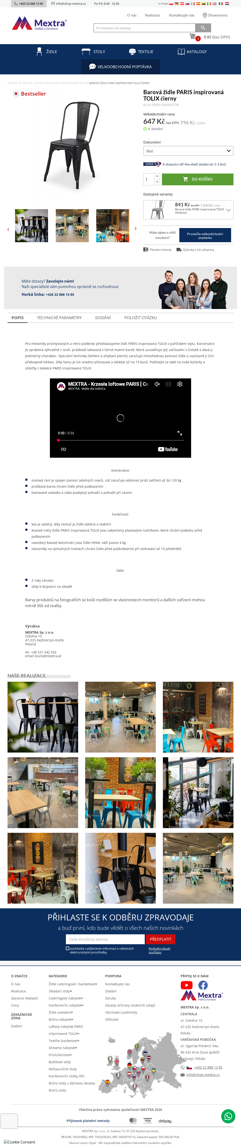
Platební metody (160, 250)
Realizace (152, 15)
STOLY (99, 51)
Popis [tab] (18, 317)
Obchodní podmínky (121, 1012)
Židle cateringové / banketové (72, 984)
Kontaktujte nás (181, 15)
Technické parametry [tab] (59, 317)
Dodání (16, 1026)
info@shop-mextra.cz (71, 3)
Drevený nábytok (62, 1047)
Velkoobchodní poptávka (125, 66)
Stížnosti (112, 1019)
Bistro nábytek (60, 1019)
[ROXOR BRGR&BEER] (120, 717)
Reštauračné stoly (63, 1069)
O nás (132, 15)
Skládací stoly (59, 991)
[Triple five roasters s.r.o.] (43, 717)
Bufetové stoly (60, 1062)
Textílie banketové (63, 1040)
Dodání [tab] (103, 317)
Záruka (110, 998)
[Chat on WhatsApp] (228, 1116)
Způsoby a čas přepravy (198, 250)
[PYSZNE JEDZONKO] (198, 717)
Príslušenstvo (59, 1055)
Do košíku (198, 179)
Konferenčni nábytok (65, 1005)
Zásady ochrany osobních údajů (130, 1005)
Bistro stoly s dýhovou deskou (72, 1083)
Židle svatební (60, 1012)
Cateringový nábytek (65, 998)
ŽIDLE (51, 51)
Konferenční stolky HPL (67, 1076)
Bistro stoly (57, 1090)
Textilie (145, 51)
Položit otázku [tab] (141, 317)
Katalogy (197, 51)
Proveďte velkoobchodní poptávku (205, 236)
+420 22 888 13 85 (60, 294)
